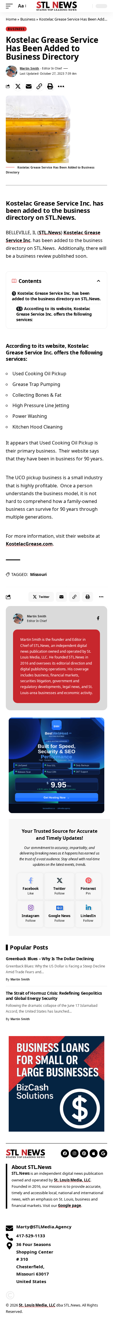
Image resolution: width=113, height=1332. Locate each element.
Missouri (38, 574)
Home (11, 19)
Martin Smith (29, 68)
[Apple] (94, 1153)
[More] (61, 86)
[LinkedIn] (88, 913)
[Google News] (59, 913)
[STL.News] (56, 6)
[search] (87, 6)
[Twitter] (59, 886)
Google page (69, 1205)
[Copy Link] (39, 86)
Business (27, 19)
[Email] (29, 86)
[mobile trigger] (11, 6)
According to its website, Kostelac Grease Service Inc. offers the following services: (54, 314)
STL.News (50, 232)
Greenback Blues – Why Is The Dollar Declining (50, 958)
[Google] (103, 1153)
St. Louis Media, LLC (72, 1180)
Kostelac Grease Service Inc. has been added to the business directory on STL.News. (56, 295)
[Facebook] (98, 618)
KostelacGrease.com (29, 544)
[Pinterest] (88, 886)
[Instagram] (30, 913)
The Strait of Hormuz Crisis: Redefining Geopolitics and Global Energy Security (54, 995)
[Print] (50, 86)
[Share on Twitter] (18, 86)
